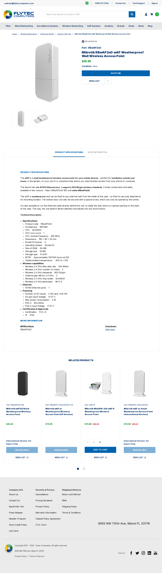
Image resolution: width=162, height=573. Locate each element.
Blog (150, 26)
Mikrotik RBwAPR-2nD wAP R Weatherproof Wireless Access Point (99, 411)
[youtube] (155, 553)
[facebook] (131, 553)
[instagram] (143, 553)
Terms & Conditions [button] (71, 512)
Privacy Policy (21, 556)
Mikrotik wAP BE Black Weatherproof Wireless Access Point (18, 411)
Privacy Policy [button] (42, 506)
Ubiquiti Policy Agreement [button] (48, 518)
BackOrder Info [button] (16, 506)
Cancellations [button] (42, 494)
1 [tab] (78, 469)
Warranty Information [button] (46, 512)
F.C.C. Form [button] (41, 525)
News (141, 26)
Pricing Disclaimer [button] (44, 500)
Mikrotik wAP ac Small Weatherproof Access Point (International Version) (138, 411)
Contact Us (120, 3)
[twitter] (137, 553)
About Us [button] (13, 494)
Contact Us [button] (14, 500)
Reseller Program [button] (17, 518)
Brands (121, 26)
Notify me (116, 73)
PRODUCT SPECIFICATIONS (69, 152)
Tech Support (139, 3)
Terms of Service (37, 556)
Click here (110, 329)
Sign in (155, 3)
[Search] (132, 14)
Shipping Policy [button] (69, 506)
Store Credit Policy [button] (18, 525)
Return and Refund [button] (71, 494)
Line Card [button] (13, 531)
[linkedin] (149, 553)
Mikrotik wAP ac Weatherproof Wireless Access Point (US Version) (59, 411)
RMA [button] (64, 500)
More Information (97, 152)
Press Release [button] (16, 512)
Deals (131, 26)
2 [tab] (84, 469)
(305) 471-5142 (102, 3)
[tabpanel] (22, 414)
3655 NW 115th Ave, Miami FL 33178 (29, 551)
